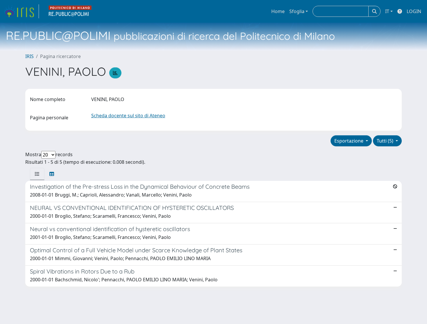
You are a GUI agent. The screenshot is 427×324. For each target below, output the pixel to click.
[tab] (37, 174)
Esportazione (349, 141)
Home (278, 11)
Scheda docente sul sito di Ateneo (128, 115)
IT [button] (387, 11)
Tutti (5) (385, 141)
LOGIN (414, 11)
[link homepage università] (70, 11)
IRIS (29, 56)
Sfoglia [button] (296, 11)
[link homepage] (21, 11)
